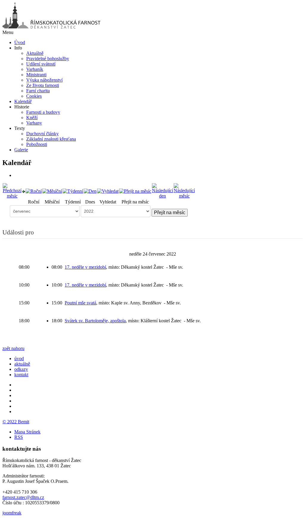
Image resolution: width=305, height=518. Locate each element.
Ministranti (36, 74)
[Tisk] (16, 175)
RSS (18, 437)
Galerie (21, 149)
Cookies (34, 96)
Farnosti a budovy (43, 112)
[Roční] (34, 190)
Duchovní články (42, 133)
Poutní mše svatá (80, 302)
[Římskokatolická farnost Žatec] (51, 26)
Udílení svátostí (40, 63)
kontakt (21, 374)
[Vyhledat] (108, 190)
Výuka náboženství (44, 80)
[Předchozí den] (23, 190)
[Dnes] (90, 190)
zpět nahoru (13, 348)
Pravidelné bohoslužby (47, 58)
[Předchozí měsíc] (12, 190)
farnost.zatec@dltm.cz (23, 497)
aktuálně (22, 363)
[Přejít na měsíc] (135, 190)
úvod (19, 358)
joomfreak (11, 512)
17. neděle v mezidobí (85, 267)
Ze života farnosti (42, 85)
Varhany (34, 122)
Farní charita (38, 90)
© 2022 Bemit (15, 421)
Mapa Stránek (27, 431)
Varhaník (34, 69)
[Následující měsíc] (184, 190)
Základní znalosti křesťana (51, 138)
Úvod (19, 42)
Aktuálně (34, 53)
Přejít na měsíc (169, 212)
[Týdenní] (73, 190)
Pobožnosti (36, 144)
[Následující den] (162, 190)
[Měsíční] (52, 190)
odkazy (21, 369)
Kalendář (23, 101)
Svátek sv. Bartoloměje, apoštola (95, 320)
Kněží (32, 117)
